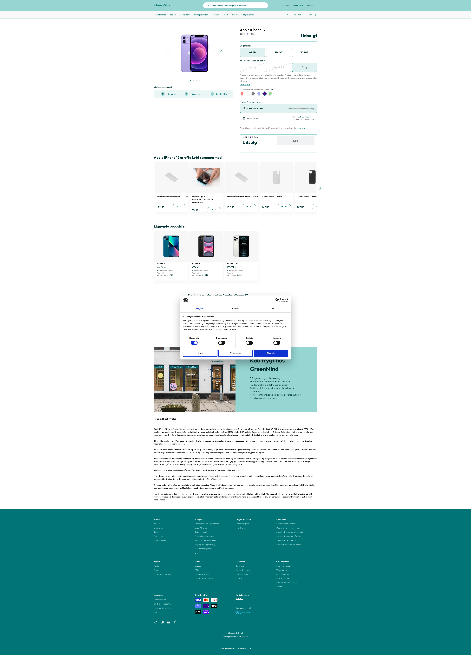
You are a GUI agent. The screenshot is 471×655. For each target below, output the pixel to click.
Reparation (311, 5)
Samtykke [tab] (199, 309)
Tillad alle (271, 353)
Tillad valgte (235, 353)
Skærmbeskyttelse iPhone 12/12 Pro (173, 196)
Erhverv (286, 5)
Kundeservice (298, 5)
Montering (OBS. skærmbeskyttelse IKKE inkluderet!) (202, 199)
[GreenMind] (163, 5)
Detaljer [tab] (235, 308)
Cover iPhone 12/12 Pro (272, 196)
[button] (190, 80)
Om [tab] (272, 308)
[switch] (221, 343)
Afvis (200, 353)
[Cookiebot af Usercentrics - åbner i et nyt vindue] (277, 300)
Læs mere (245, 84)
